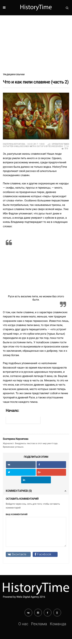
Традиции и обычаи (14, 75)
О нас (23, 624)
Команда (58, 624)
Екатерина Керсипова (14, 144)
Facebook (44, 554)
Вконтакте (19, 554)
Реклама (39, 624)
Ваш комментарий (16, 514)
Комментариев (19, 490)
